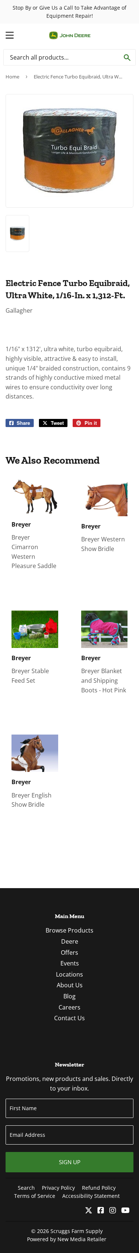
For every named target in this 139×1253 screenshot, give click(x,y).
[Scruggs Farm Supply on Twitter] (88, 1211)
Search (26, 1187)
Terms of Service (34, 1195)
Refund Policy (99, 1187)
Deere (69, 941)
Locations (69, 974)
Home (12, 76)
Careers (69, 1007)
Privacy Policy (58, 1187)
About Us (70, 985)
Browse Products (69, 930)
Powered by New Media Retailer (66, 1239)
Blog (69, 996)
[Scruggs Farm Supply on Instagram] (112, 1211)
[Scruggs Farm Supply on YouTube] (125, 1211)
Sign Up (69, 1162)
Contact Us (69, 1018)
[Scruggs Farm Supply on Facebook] (100, 1211)
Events (69, 963)
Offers (69, 952)
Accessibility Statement (91, 1195)
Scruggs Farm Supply (76, 1230)
